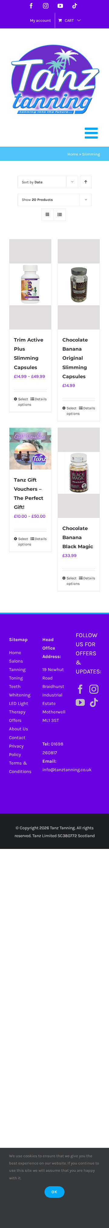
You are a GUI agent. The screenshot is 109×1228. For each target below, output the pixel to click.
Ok (54, 1192)
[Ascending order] (86, 182)
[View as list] (59, 215)
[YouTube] (80, 702)
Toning (16, 678)
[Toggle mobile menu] (92, 132)
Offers (15, 720)
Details (41, 399)
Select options (24, 402)
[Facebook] (80, 689)
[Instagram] (93, 689)
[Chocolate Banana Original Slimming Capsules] (79, 284)
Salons (16, 661)
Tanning (17, 669)
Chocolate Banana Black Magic (77, 537)
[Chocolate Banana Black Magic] (79, 473)
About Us (18, 729)
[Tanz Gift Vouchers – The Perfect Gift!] (30, 449)
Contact (17, 737)
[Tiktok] (93, 702)
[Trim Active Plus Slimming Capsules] (30, 284)
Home (73, 154)
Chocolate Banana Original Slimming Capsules (75, 358)
